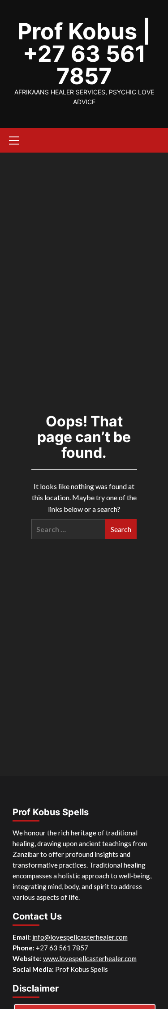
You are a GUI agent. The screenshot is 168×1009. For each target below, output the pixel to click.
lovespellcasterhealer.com (98, 958)
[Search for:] (68, 529)
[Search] (153, 139)
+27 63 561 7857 (62, 948)
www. (51, 958)
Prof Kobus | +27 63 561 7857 (84, 53)
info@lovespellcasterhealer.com (80, 937)
